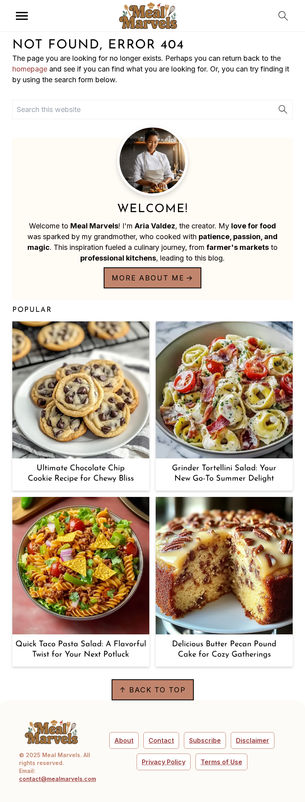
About (123, 740)
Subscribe (205, 740)
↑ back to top (153, 690)
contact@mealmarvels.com (57, 778)
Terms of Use (221, 762)
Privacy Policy (163, 762)
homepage (29, 69)
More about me (148, 278)
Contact (161, 740)
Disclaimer (252, 740)
